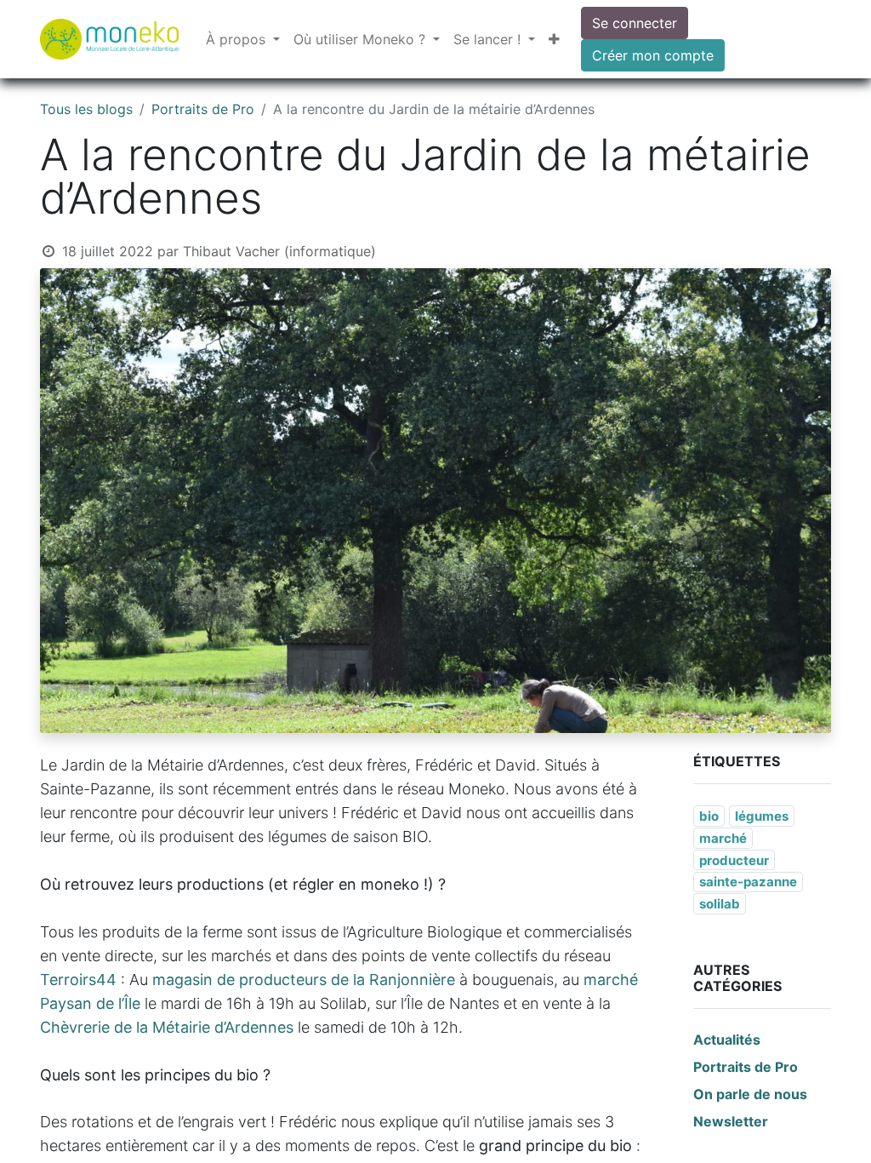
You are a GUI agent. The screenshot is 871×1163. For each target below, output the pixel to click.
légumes (761, 816)
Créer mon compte (653, 55)
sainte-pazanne (748, 882)
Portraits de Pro (202, 108)
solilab (719, 904)
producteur (734, 860)
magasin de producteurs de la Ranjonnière (303, 979)
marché (723, 838)
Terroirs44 (78, 979)
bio (709, 816)
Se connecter (634, 23)
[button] (554, 39)
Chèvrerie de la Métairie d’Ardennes (166, 1027)
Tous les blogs (86, 108)
